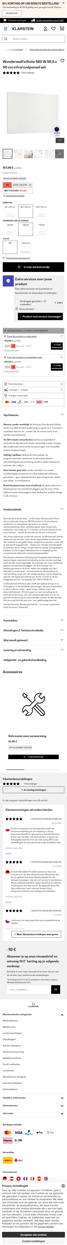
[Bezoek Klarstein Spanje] (39, 1179)
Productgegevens (10, 172)
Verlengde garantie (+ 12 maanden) (33, 303)
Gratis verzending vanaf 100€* (50, 20)
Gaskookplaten (10, 1089)
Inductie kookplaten (12, 1083)
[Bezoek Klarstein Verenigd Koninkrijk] (46, 1179)
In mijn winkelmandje (36, 267)
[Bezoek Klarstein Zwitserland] (18, 1179)
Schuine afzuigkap (12, 1045)
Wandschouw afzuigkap (14, 1076)
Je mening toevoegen (34, 789)
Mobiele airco (9, 1027)
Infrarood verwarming (14, 49)
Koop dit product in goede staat (22, 336)
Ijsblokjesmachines (12, 1058)
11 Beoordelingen (28, 73)
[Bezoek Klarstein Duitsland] (5, 1179)
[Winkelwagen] (62, 29)
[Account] (45, 28)
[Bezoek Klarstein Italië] (32, 1179)
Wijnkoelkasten (10, 1020)
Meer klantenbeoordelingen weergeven (37, 934)
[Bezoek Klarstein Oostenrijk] (12, 1179)
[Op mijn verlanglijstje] (62, 61)
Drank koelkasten (11, 1064)
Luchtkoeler (8, 1070)
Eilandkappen (9, 1039)
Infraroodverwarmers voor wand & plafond (46, 49)
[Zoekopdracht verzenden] (5, 39)
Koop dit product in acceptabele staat (24, 357)
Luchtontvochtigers (12, 1033)
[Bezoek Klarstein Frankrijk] (25, 1179)
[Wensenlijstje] (53, 29)
